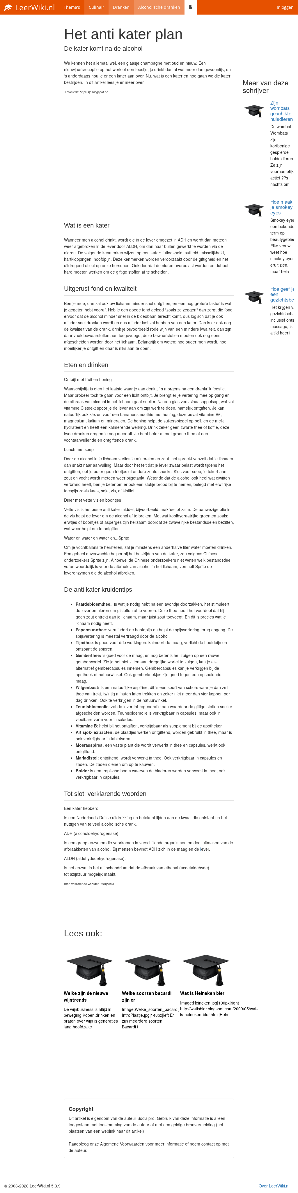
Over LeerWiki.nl (274, 1186)
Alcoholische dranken (159, 7)
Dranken (121, 7)
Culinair (96, 7)
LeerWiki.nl (34, 7)
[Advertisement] (149, 157)
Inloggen (285, 7)
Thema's (72, 7)
